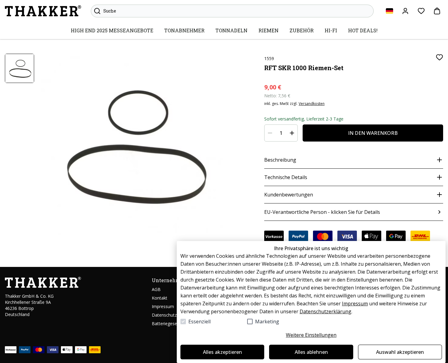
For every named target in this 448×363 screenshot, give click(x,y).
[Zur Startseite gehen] (43, 11)
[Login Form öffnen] (405, 11)
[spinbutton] (281, 133)
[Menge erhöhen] (291, 133)
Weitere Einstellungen (311, 335)
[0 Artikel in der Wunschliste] (421, 11)
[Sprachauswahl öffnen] (389, 11)
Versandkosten (312, 103)
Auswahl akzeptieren (400, 352)
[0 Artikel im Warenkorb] (437, 11)
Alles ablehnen (311, 352)
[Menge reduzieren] (270, 133)
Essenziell (199, 321)
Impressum (355, 303)
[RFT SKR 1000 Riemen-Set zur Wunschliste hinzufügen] (439, 57)
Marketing (267, 321)
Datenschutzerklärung (325, 311)
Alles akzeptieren (222, 352)
